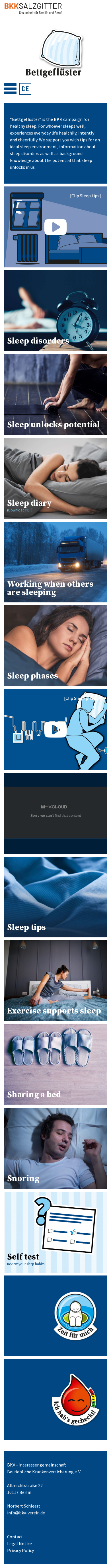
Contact (15, 1536)
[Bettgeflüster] (55, 53)
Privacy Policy (20, 1550)
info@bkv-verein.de (26, 1513)
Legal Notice (19, 1543)
